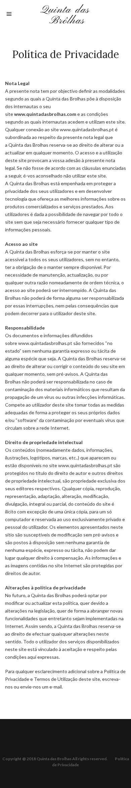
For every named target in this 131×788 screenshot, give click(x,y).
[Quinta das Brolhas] (65, 13)
